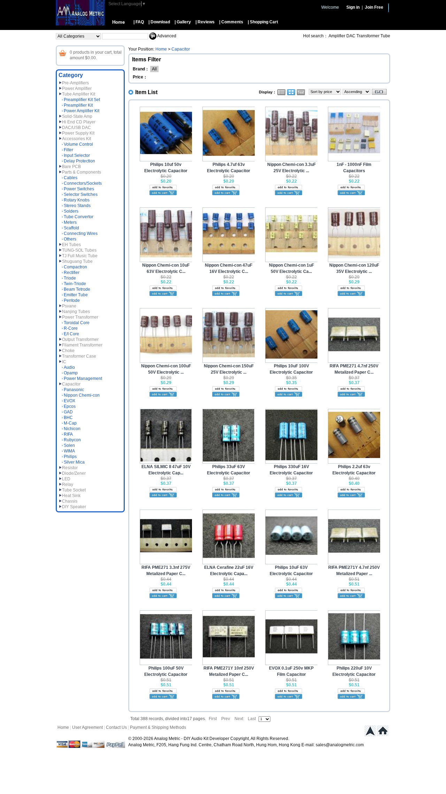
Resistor (70, 467)
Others (70, 239)
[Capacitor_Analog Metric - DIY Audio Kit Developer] (80, 24)
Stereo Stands (77, 205)
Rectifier (71, 272)
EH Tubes (71, 244)
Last (252, 718)
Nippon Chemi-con (82, 395)
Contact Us (116, 727)
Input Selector (77, 155)
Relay (67, 484)
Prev (225, 718)
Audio (69, 367)
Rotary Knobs (77, 200)
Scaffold (71, 228)
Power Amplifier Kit (81, 110)
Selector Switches (81, 194)
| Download (159, 22)
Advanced (166, 35)
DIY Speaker (74, 506)
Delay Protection (79, 161)
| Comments (231, 22)
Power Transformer (80, 317)
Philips (70, 456)
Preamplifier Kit (78, 105)
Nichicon (72, 428)
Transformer (367, 35)
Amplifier (337, 35)
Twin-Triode (75, 283)
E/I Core (71, 333)
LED (66, 478)
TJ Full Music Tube (80, 255)
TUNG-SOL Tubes (79, 250)
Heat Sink (71, 495)
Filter (68, 149)
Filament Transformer (82, 345)
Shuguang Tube (77, 261)
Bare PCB (71, 166)
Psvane (69, 306)
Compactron (75, 267)
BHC (68, 417)
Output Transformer (80, 339)
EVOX (69, 400)
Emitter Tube (76, 294)
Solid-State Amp (77, 116)
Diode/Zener (74, 473)
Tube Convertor (78, 216)
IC (64, 361)
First (213, 718)
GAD (68, 412)
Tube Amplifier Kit (78, 94)
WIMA (69, 451)
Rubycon (72, 439)
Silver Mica (74, 462)
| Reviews (205, 22)
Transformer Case (79, 356)
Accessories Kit (76, 138)
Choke (68, 350)
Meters (70, 222)
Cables (70, 177)
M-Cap (70, 423)
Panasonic (74, 389)
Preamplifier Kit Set (82, 99)
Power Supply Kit (78, 133)
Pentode (72, 300)
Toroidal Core (77, 322)
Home (118, 22)
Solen (69, 445)
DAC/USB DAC (76, 127)
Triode (70, 278)
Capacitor (71, 384)
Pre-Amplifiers (75, 83)
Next (238, 718)
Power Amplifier (77, 88)
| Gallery (183, 22)
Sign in (353, 7)
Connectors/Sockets (83, 183)
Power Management (83, 378)
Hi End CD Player (78, 122)
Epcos (70, 406)
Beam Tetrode (77, 289)
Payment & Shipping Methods (158, 727)
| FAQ (138, 22)
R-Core (71, 328)
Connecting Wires (81, 233)
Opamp (71, 373)
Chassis (69, 501)
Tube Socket (74, 490)
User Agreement (87, 727)
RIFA (68, 434)
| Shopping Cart (263, 22)
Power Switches (79, 188)
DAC (350, 35)
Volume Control (78, 144)
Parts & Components (81, 172)
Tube (385, 35)
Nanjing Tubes (76, 311)
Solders (71, 211)
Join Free (374, 7)
